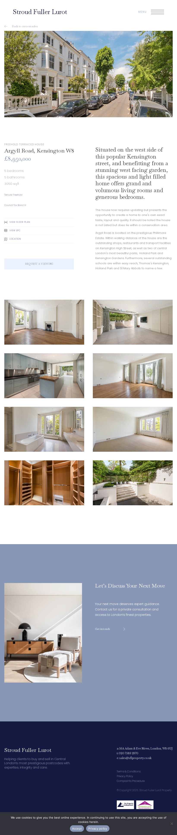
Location (15, 239)
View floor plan (19, 222)
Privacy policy (97, 828)
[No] (171, 823)
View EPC (14, 230)
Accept (77, 828)
